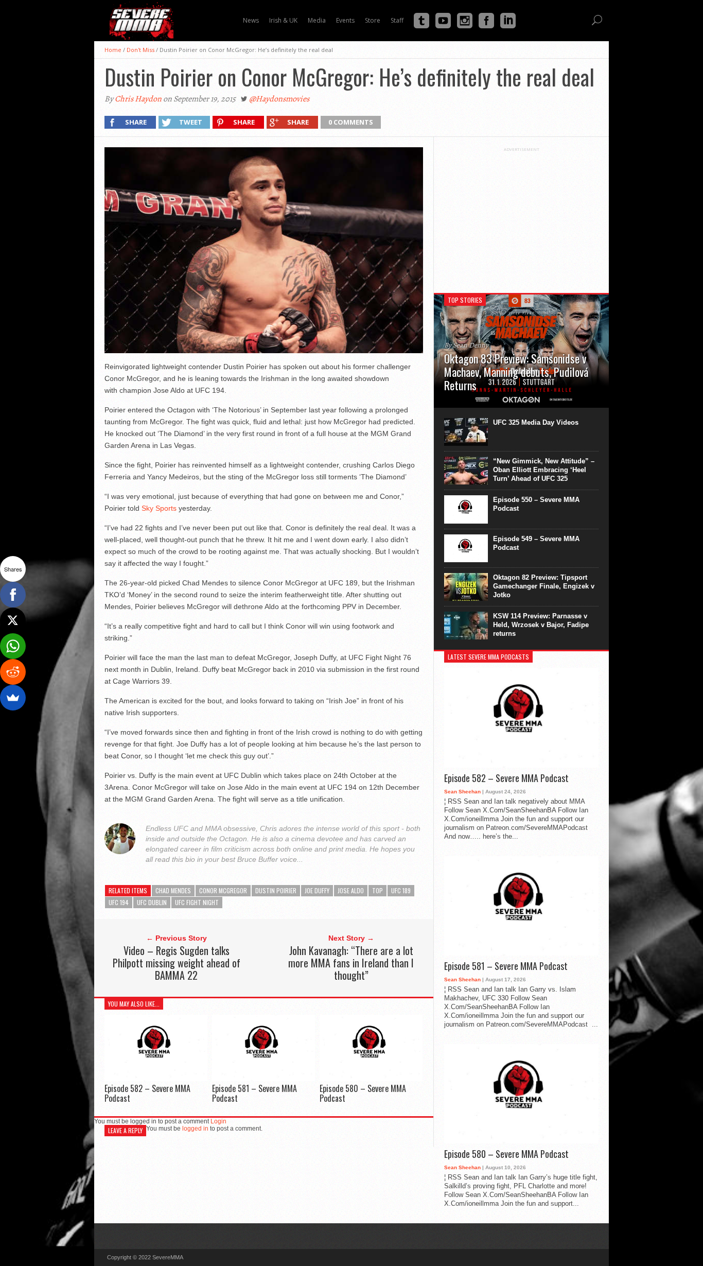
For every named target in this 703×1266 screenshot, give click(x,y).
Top (377, 890)
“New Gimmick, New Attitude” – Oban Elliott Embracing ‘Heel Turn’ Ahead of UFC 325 (543, 469)
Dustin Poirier (275, 890)
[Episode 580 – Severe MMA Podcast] (371, 1078)
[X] (13, 620)
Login (218, 1121)
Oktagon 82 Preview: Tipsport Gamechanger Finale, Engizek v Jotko (543, 586)
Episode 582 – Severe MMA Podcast (147, 1093)
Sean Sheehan (462, 791)
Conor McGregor (223, 890)
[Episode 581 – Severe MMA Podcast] (263, 1078)
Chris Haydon (138, 99)
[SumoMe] (13, 697)
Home (112, 50)
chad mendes (173, 890)
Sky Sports (160, 508)
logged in (195, 1128)
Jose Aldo (351, 890)
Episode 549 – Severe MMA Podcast (536, 543)
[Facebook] (13, 595)
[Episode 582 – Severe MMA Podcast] (155, 1078)
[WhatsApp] (13, 646)
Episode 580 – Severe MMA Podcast (363, 1093)
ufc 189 (401, 890)
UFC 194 (119, 902)
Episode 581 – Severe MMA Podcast (254, 1093)
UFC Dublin (152, 902)
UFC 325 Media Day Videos (535, 422)
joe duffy (317, 890)
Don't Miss (140, 50)
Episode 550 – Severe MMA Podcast (536, 504)
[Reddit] (13, 672)
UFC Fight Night (197, 902)
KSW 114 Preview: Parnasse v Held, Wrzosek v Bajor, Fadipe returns (541, 624)
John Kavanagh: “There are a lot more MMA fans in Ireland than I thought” (351, 962)
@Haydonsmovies (279, 99)
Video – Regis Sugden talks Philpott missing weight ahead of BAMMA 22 (176, 962)
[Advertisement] (521, 216)
